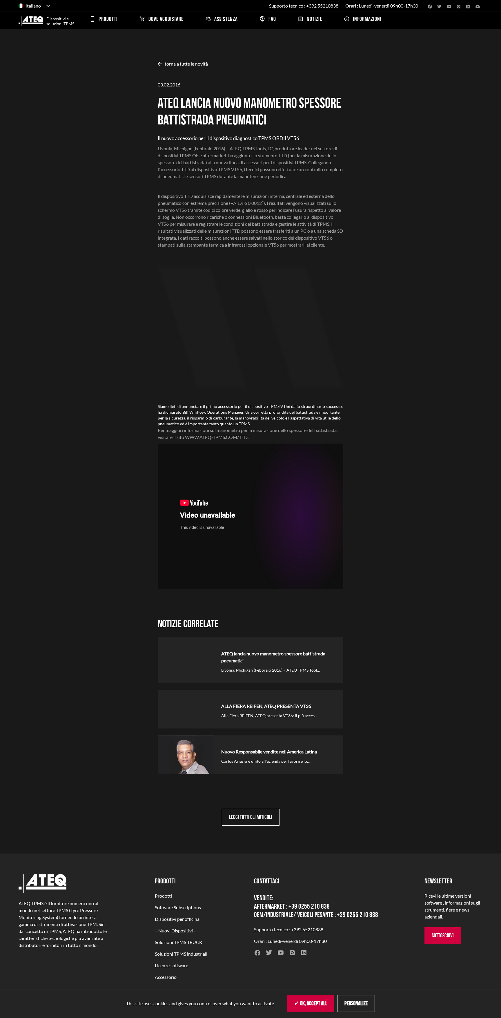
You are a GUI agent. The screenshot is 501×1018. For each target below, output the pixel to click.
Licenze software (171, 965)
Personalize (356, 1003)
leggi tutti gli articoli (250, 817)
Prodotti (163, 895)
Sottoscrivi (443, 935)
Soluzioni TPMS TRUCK (178, 942)
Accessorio (166, 977)
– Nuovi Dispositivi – (175, 930)
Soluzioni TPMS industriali (181, 953)
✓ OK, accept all (310, 1003)
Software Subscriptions (178, 907)
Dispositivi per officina (177, 919)
